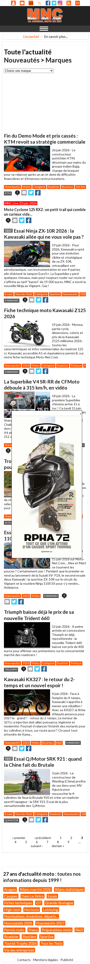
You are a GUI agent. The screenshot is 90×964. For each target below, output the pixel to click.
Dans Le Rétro (32, 896)
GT (38, 903)
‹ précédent (42, 838)
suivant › (37, 846)
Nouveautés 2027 (50, 923)
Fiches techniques (18, 903)
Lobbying (50, 909)
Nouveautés (21, 60)
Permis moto (14, 930)
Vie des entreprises (19, 950)
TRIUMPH (11, 669)
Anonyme (13, 3)
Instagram (60, 3)
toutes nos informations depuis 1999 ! (42, 877)
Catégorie (39, 186)
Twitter (54, 3)
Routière (29, 936)
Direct (77, 3)
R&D (59, 742)
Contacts (24, 960)
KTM (8, 193)
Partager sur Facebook (38, 192)
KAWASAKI (11, 300)
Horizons (31, 909)
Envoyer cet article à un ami (24, 192)
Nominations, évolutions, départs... (31, 916)
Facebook (48, 3)
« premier (18, 838)
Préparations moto (57, 930)
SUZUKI (10, 522)
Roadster (53, 186)
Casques (11, 896)
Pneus (33, 930)
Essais (9, 294)
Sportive (55, 294)
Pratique (76, 365)
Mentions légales (45, 960)
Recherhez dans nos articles (40, 3)
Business (67, 186)
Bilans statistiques (69, 889)
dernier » (58, 846)
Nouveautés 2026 (18, 923)
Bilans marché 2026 (35, 889)
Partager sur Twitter (31, 192)
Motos (27, 186)
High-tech (12, 909)
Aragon (10, 889)
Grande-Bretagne (59, 903)
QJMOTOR (11, 820)
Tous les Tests (24, 294)
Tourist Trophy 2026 (20, 943)
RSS (68, 3)
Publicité (66, 960)
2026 (83, 294)
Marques (58, 60)
